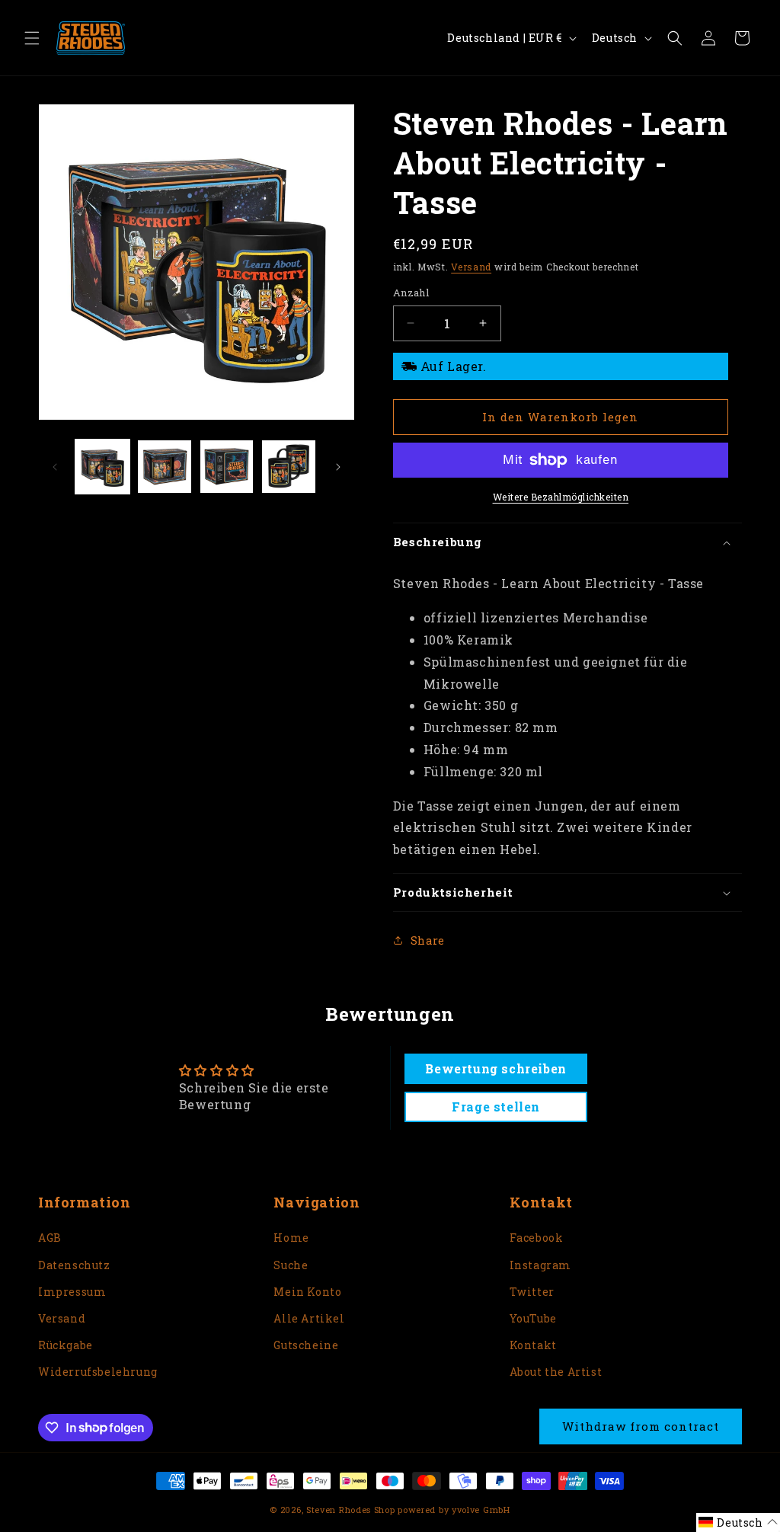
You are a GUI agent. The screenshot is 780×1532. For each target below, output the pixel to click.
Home (290, 1237)
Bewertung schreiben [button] (495, 1068)
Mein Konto (307, 1291)
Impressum (72, 1291)
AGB (50, 1237)
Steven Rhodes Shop (350, 1509)
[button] (32, 38)
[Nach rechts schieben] (338, 467)
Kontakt (533, 1345)
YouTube (533, 1318)
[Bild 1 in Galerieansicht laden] (102, 467)
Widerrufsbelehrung (98, 1371)
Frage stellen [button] (496, 1107)
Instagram (540, 1265)
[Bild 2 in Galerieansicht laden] (164, 467)
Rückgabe (65, 1345)
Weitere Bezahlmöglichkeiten (561, 497)
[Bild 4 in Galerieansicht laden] (288, 467)
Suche (290, 1265)
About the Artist (556, 1371)
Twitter (532, 1291)
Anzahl (411, 292)
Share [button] (428, 940)
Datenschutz (74, 1265)
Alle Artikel (308, 1318)
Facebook (537, 1237)
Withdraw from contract (640, 1426)
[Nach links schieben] (55, 467)
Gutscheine (305, 1345)
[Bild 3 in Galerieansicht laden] (227, 467)
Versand (471, 267)
